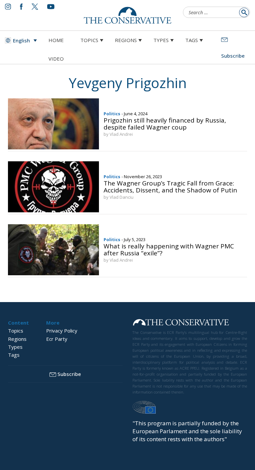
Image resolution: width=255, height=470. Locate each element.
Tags (191, 40)
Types (161, 40)
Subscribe (69, 374)
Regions (126, 40)
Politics (112, 114)
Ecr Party (56, 339)
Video (56, 58)
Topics (89, 40)
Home (56, 40)
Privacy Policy (61, 330)
